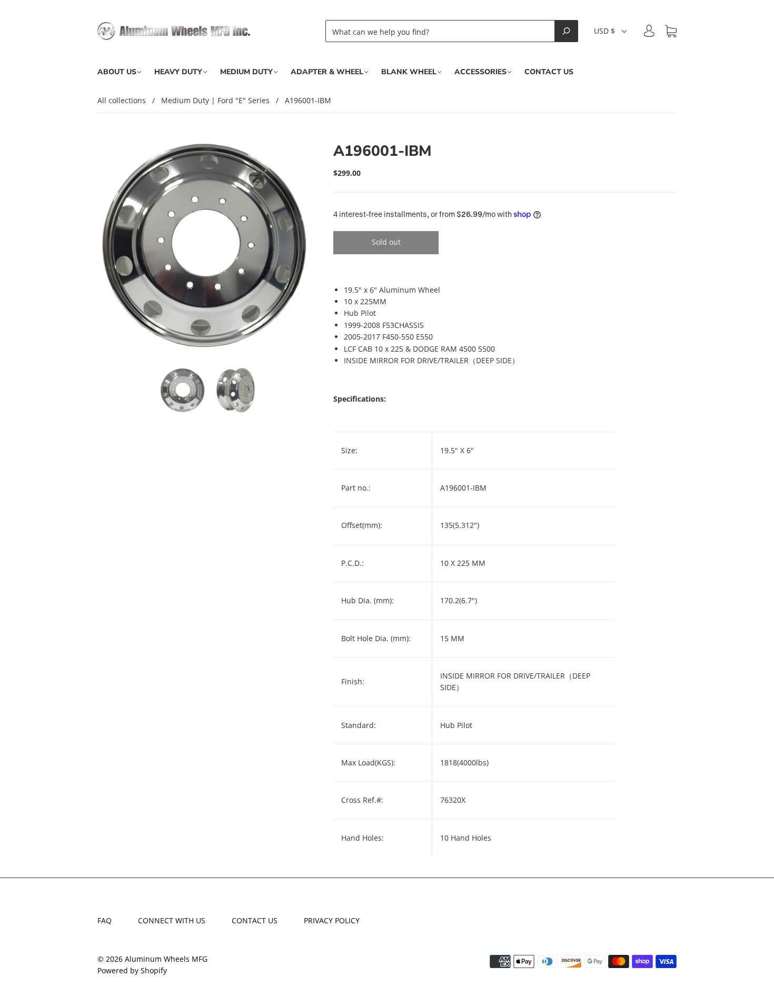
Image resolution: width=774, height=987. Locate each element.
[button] (611, 31)
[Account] (649, 31)
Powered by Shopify (132, 970)
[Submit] (566, 31)
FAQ (104, 920)
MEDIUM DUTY (246, 72)
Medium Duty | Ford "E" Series (215, 100)
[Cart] (671, 31)
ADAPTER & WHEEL (327, 72)
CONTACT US (548, 72)
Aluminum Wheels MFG (166, 959)
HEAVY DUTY (178, 72)
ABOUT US (116, 72)
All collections (121, 100)
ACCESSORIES (480, 72)
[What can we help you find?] (443, 31)
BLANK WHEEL (408, 72)
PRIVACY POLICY (332, 920)
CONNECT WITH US (171, 920)
